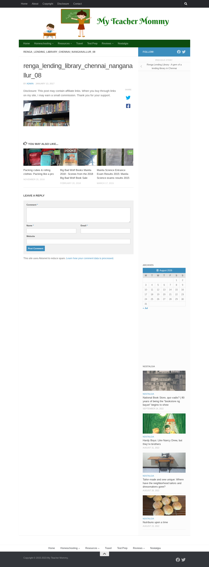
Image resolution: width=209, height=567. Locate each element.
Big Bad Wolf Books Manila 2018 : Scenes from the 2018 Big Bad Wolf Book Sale (76, 174)
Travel (79, 43)
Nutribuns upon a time (155, 522)
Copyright (48, 3)
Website (30, 236)
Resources (64, 43)
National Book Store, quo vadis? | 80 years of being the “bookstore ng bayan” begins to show (163, 401)
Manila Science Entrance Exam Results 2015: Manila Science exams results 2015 (113, 174)
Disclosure (63, 3)
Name (30, 225)
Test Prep (92, 43)
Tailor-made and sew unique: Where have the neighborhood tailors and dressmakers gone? (163, 483)
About (35, 3)
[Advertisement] (166, 95)
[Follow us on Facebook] (179, 52)
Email (84, 225)
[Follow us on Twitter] (184, 52)
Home (24, 3)
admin (30, 83)
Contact (77, 3)
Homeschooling (42, 43)
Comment (32, 205)
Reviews (106, 43)
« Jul (145, 308)
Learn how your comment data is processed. (90, 258)
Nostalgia (123, 43)
